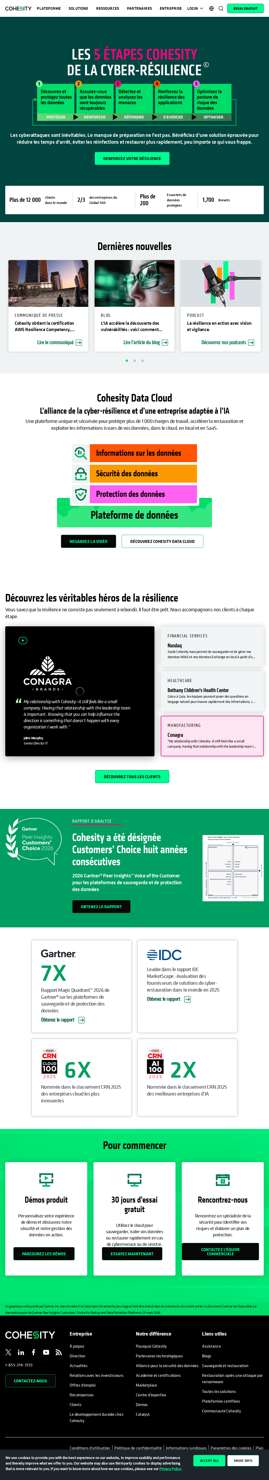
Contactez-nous (30, 1381)
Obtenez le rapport (101, 906)
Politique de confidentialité (138, 1448)
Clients (75, 1404)
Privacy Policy (170, 1468)
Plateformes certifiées (221, 1401)
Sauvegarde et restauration (225, 1365)
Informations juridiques (186, 1448)
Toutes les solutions (219, 1391)
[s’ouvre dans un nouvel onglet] (8, 1353)
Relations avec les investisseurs (96, 1375)
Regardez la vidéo (88, 541)
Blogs (206, 1356)
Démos (142, 1404)
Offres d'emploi (83, 1385)
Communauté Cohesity (221, 1411)
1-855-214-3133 (19, 1365)
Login (192, 8)
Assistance (211, 1346)
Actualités (78, 1365)
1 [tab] (126, 360)
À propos (77, 1346)
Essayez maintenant (132, 1254)
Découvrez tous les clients (132, 776)
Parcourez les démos (44, 1254)
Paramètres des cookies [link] (231, 1448)
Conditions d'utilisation (91, 1448)
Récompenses (82, 1395)
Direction (77, 1356)
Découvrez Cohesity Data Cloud (162, 541)
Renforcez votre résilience (132, 158)
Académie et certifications (158, 1375)
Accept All (209, 1460)
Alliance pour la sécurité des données (167, 1365)
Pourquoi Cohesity (151, 1346)
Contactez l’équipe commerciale (220, 1252)
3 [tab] (142, 360)
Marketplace (146, 1385)
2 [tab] (134, 360)
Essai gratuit (245, 8)
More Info (243, 1460)
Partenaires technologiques (159, 1356)
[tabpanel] (134, 119)
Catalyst (143, 1414)
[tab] (212, 646)
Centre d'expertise (151, 1395)
